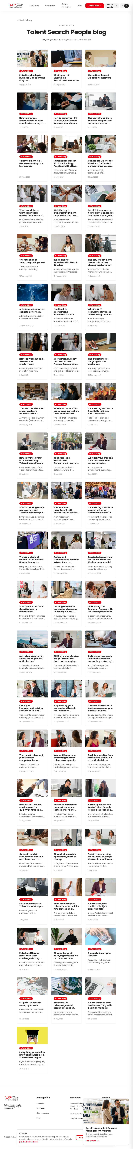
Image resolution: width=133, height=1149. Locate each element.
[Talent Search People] (15, 5)
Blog (80, 5)
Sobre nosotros (66, 6)
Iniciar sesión (110, 5)
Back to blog (25, 20)
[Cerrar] (125, 1102)
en (126, 6)
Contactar (93, 5)
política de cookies (28, 1142)
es (122, 6)
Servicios (34, 5)
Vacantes (50, 5)
